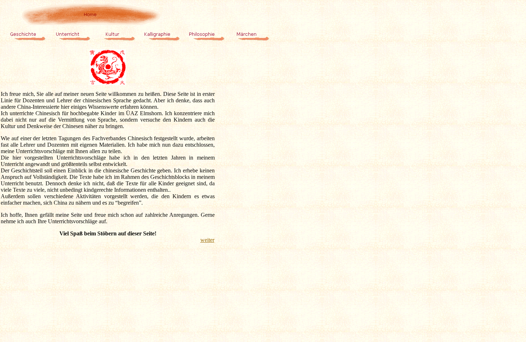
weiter (207, 240)
